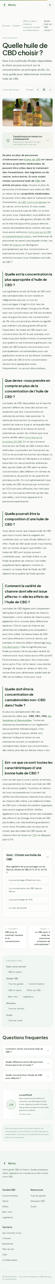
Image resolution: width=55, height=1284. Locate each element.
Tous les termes (16, 1008)
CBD (37, 180)
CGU (4, 1254)
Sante (5, 1201)
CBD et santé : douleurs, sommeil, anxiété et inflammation (31, 26)
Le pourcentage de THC (21, 899)
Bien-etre (13, 996)
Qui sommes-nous (11, 1233)
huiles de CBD (32, 159)
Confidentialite (9, 1260)
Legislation (28, 996)
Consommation (36, 983)
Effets (5, 1206)
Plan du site (8, 1249)
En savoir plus (25, 1114)
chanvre (17, 244)
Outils (33, 1206)
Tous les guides (16, 983)
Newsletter (7, 1243)
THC (34, 835)
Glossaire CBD (38, 1201)
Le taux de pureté (18, 907)
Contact (6, 1238)
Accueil (6, 25)
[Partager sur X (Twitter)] (37, 89)
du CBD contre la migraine (32, 202)
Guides (16, 25)
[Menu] (50, 5)
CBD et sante (15, 972)
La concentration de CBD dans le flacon (25, 890)
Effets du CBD (34, 990)
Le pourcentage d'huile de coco (25, 880)
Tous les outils (15, 1020)
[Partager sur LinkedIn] (44, 89)
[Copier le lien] (50, 89)
